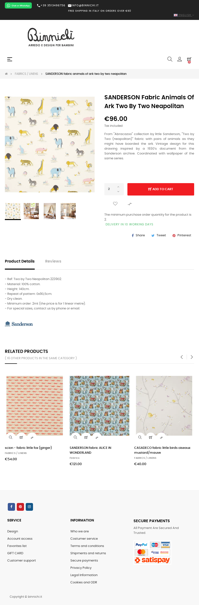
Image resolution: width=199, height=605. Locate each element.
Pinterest (184, 235)
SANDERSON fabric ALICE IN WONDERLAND (90, 450)
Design (12, 531)
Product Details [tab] (20, 261)
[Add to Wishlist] (115, 204)
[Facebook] (11, 507)
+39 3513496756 (51, 6)
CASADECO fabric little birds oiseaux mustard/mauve (162, 450)
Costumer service (84, 538)
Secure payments (84, 560)
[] (21, 437)
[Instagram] (29, 507)
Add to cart (162, 189)
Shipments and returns (88, 553)
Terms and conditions (87, 546)
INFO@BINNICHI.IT (83, 5)
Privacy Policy (80, 568)
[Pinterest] (20, 507)
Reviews (53, 261)
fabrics (75, 458)
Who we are (79, 531)
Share (140, 235)
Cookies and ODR (83, 582)
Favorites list (17, 546)
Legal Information (84, 575)
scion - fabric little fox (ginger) (28, 448)
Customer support (21, 560)
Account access (20, 538)
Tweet (161, 235)
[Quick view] (11, 437)
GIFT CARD (15, 553)
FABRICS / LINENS (16, 453)
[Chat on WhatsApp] (18, 5)
